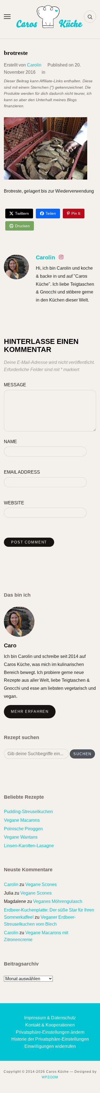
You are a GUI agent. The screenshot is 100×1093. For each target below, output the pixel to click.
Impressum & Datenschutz (50, 1017)
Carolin (34, 65)
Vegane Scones (41, 884)
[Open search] (90, 17)
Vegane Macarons (22, 820)
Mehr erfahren (30, 711)
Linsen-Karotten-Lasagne (29, 845)
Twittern (22, 213)
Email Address (22, 472)
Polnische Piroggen (23, 828)
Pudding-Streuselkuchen (28, 811)
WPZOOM (50, 1077)
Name (10, 441)
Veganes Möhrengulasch (57, 901)
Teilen (51, 213)
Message (15, 384)
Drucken (22, 226)
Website (14, 502)
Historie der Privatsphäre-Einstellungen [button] (50, 1039)
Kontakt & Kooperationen (50, 1025)
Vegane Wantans (21, 837)
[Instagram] (61, 258)
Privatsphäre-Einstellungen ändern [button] (50, 1032)
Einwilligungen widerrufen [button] (50, 1046)
